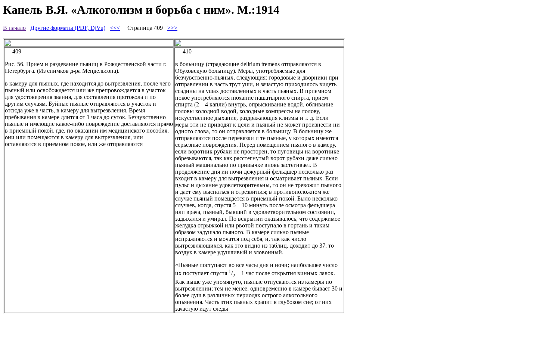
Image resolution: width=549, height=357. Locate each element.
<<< (115, 28)
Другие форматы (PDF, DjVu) (67, 28)
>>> (172, 28)
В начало (14, 28)
